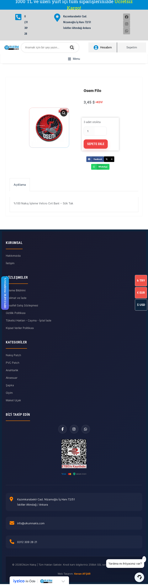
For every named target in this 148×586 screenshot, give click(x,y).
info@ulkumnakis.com (31, 523)
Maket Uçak (13, 400)
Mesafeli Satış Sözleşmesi (22, 305)
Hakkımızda (13, 255)
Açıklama (20, 184)
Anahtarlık (12, 370)
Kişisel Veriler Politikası (20, 328)
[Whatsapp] (126, 30)
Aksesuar (11, 377)
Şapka (10, 385)
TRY (141, 280)
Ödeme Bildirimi (15, 290)
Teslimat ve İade (16, 297)
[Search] (72, 47)
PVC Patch (12, 362)
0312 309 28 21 (27, 542)
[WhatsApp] (85, 429)
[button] (74, 59)
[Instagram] (126, 23)
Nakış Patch (13, 355)
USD (141, 304)
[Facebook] (126, 16)
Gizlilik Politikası (15, 313)
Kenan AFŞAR (82, 573)
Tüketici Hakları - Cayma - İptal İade (28, 320)
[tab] (20, 184)
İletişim (10, 263)
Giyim (9, 392)
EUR (141, 292)
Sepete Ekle (95, 144)
